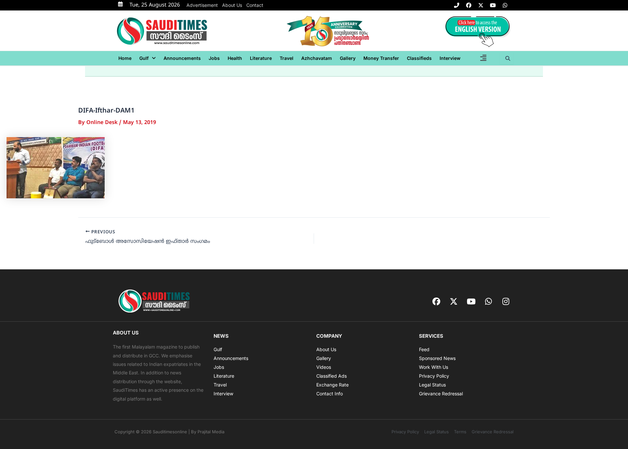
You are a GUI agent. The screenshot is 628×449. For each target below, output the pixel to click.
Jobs (214, 58)
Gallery (348, 58)
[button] (147, 58)
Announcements (182, 58)
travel (286, 58)
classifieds (419, 58)
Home (124, 58)
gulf (143, 58)
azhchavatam (316, 58)
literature (261, 58)
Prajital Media (211, 431)
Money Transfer (381, 58)
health (235, 58)
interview (450, 58)
